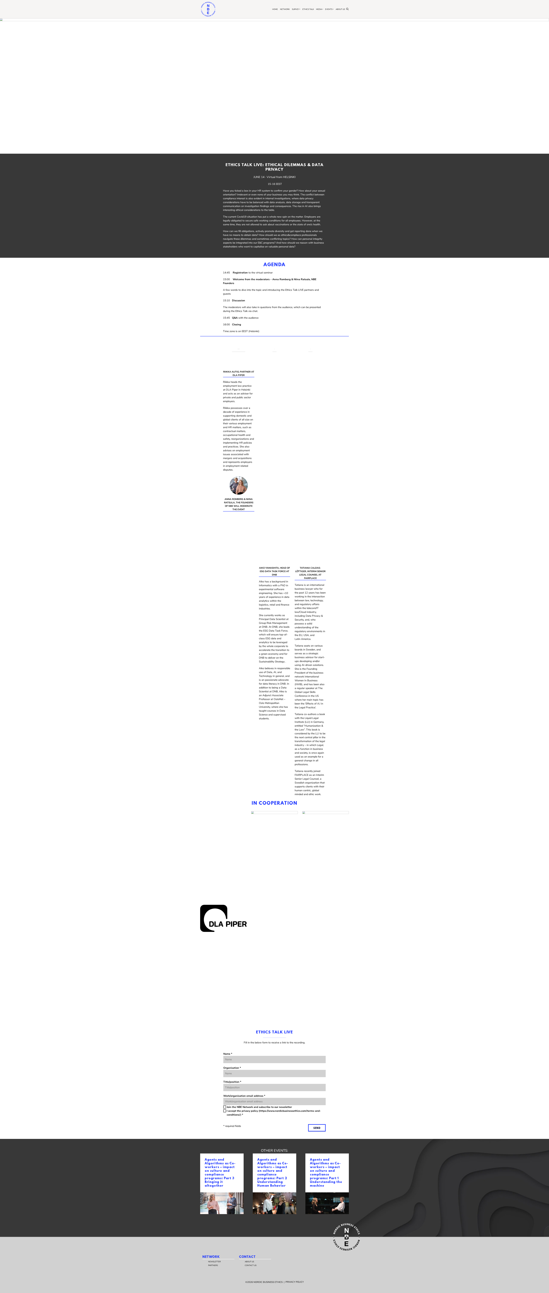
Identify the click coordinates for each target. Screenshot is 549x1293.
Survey (295, 9)
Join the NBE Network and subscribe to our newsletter (259, 1107)
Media (319, 9)
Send (317, 1128)
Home (275, 9)
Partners (213, 1265)
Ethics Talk (308, 9)
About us (340, 9)
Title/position (232, 1082)
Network (285, 9)
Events (328, 9)
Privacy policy (295, 1282)
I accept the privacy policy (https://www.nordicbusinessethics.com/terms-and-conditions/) (274, 1112)
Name (227, 1054)
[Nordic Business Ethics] (208, 9)
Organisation (232, 1068)
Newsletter (214, 1261)
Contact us (250, 1265)
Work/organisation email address (244, 1096)
